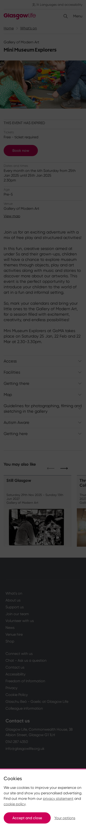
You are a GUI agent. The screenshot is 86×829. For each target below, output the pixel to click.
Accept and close (27, 818)
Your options (64, 818)
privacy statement (58, 798)
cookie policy (14, 804)
